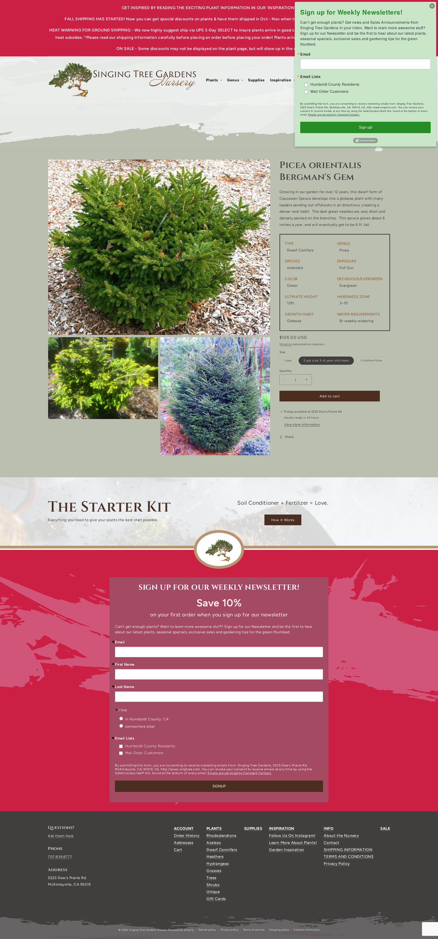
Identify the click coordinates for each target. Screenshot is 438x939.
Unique (213, 891)
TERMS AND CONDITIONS (348, 856)
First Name (125, 664)
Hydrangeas (217, 863)
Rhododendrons (221, 835)
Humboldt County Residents (150, 746)
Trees (211, 877)
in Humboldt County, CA (147, 719)
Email (120, 642)
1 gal (290, 361)
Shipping (285, 344)
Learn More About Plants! (293, 842)
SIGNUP (219, 786)
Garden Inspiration (286, 849)
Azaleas (213, 842)
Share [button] (289, 437)
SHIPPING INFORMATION (348, 849)
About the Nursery (341, 835)
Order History (187, 835)
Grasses (213, 870)
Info (328, 828)
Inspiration (281, 828)
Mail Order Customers (144, 753)
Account (184, 828)
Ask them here (61, 836)
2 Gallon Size (374, 361)
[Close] (432, 6)
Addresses (183, 842)
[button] (213, 80)
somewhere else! (140, 726)
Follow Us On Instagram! (292, 835)
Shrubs (213, 884)
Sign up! (365, 127)
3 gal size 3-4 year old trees (326, 360)
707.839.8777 (60, 857)
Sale (385, 828)
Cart (178, 849)
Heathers (215, 856)
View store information (302, 425)
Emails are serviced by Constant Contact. (240, 773)
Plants (214, 828)
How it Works (283, 520)
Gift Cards (216, 898)
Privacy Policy (337, 863)
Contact (331, 842)
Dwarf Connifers (221, 849)
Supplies (253, 828)
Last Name (124, 687)
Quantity (285, 370)
